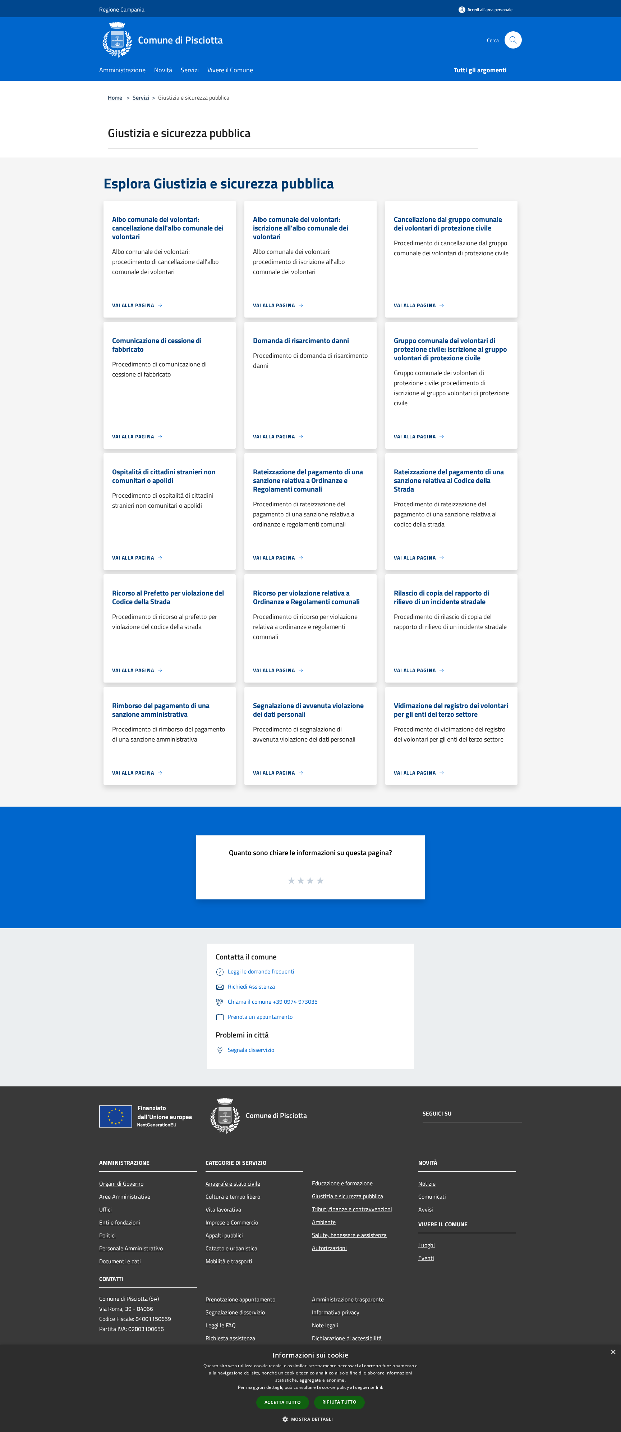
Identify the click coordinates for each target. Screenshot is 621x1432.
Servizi (141, 97)
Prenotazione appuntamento (240, 1299)
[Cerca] (513, 40)
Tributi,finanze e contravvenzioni (352, 1209)
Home (115, 97)
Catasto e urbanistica (231, 1248)
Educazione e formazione (342, 1183)
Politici (107, 1235)
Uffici (105, 1209)
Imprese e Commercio (232, 1222)
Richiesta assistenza (230, 1338)
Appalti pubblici (224, 1235)
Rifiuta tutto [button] (339, 1402)
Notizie (427, 1183)
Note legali (325, 1325)
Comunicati (432, 1196)
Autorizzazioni (329, 1248)
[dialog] (310, 1388)
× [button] (613, 1352)
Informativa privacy (335, 1312)
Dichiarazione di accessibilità (347, 1338)
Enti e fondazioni (119, 1222)
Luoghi (426, 1245)
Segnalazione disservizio (235, 1312)
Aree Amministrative (124, 1196)
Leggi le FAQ (221, 1325)
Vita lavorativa (223, 1209)
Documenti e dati (120, 1261)
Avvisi (425, 1209)
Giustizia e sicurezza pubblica (347, 1196)
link (379, 1387)
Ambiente (324, 1222)
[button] (310, 1419)
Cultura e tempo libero (233, 1196)
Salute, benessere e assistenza (349, 1235)
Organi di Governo (121, 1183)
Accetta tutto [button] (282, 1402)
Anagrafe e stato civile (233, 1183)
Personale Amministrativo (131, 1248)
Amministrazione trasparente (348, 1299)
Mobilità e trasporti (229, 1261)
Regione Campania (121, 9)
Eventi (426, 1258)
